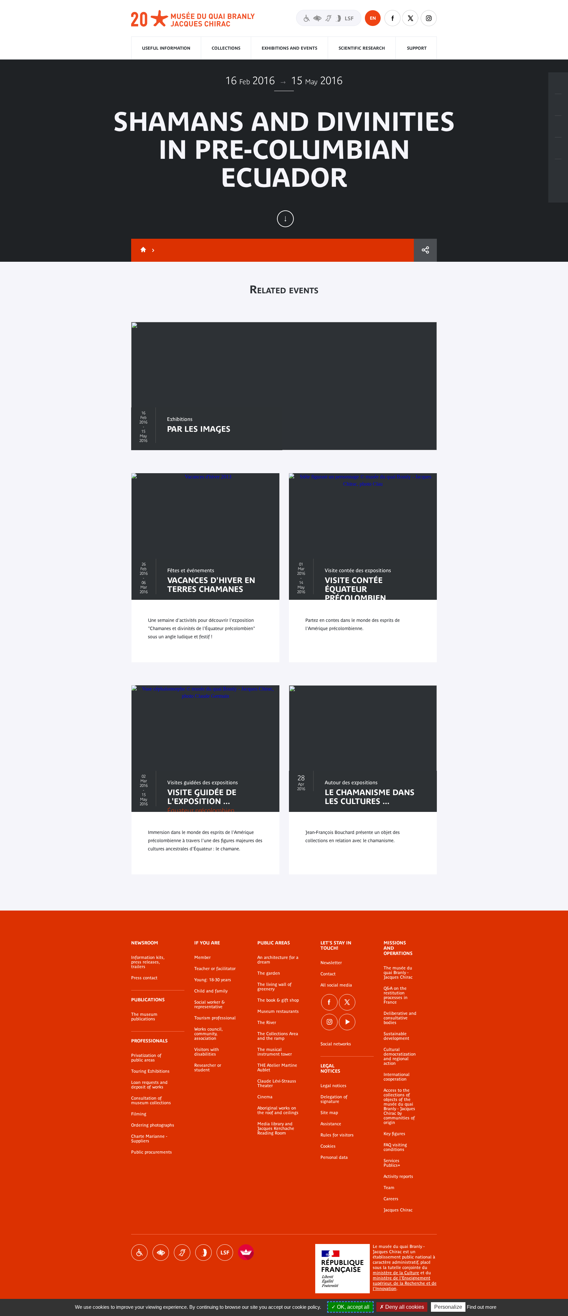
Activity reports (398, 1176)
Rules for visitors (337, 1135)
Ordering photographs (152, 1125)
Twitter (410, 18)
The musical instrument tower (274, 1052)
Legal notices (333, 1086)
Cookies (328, 1146)
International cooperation (397, 1077)
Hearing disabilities (182, 1252)
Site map (329, 1112)
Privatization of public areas (146, 1057)
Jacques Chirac (398, 1210)
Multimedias (558, 148)
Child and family (210, 991)
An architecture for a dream (277, 959)
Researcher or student (207, 1067)
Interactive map (558, 170)
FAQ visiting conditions (395, 1147)
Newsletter (331, 963)
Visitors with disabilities (328, 18)
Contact (328, 974)
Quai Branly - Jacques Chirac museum (193, 18)
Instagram (428, 18)
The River (266, 1022)
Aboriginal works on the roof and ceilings (277, 1110)
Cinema (264, 1097)
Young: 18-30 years (212, 980)
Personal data (334, 1157)
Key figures (394, 1134)
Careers (391, 1199)
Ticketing (558, 83)
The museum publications (144, 1016)
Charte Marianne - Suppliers (149, 1138)
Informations (558, 105)
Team (389, 1187)
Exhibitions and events (289, 48)
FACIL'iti (246, 1252)
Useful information (166, 48)
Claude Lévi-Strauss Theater (276, 1083)
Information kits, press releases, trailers (147, 962)
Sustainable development (396, 1036)
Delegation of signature (333, 1099)
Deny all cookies (404, 1307)
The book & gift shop (278, 1000)
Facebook (392, 18)
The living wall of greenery (274, 986)
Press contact (144, 978)
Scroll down (285, 218)
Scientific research (362, 48)
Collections (226, 48)
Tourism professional (215, 1018)
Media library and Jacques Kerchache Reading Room (275, 1128)
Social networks (335, 1044)
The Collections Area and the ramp (277, 1036)
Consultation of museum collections (151, 1100)
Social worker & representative (209, 1004)
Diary (558, 126)
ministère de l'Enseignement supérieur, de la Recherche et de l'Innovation (405, 1283)
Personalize (448, 1307)
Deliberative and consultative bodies (400, 1018)
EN (373, 18)
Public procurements (151, 1152)
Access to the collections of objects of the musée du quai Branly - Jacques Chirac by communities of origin (399, 1106)
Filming (138, 1114)
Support (417, 48)
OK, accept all (352, 1307)
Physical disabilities (139, 1252)
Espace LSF (225, 1252)
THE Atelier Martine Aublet (277, 1067)
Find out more (481, 1307)
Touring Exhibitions (150, 1071)
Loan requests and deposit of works (149, 1084)
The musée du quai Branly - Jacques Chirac (398, 973)
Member (202, 957)
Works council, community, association (208, 1034)
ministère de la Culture (396, 1272)
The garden (268, 973)
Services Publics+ (392, 1163)
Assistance (330, 1124)
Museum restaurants (278, 1011)
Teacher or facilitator (215, 968)
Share (425, 250)
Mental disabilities (203, 1252)
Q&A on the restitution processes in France (396, 995)
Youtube (347, 1022)
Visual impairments (161, 1252)
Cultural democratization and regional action (400, 1056)
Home (142, 250)
